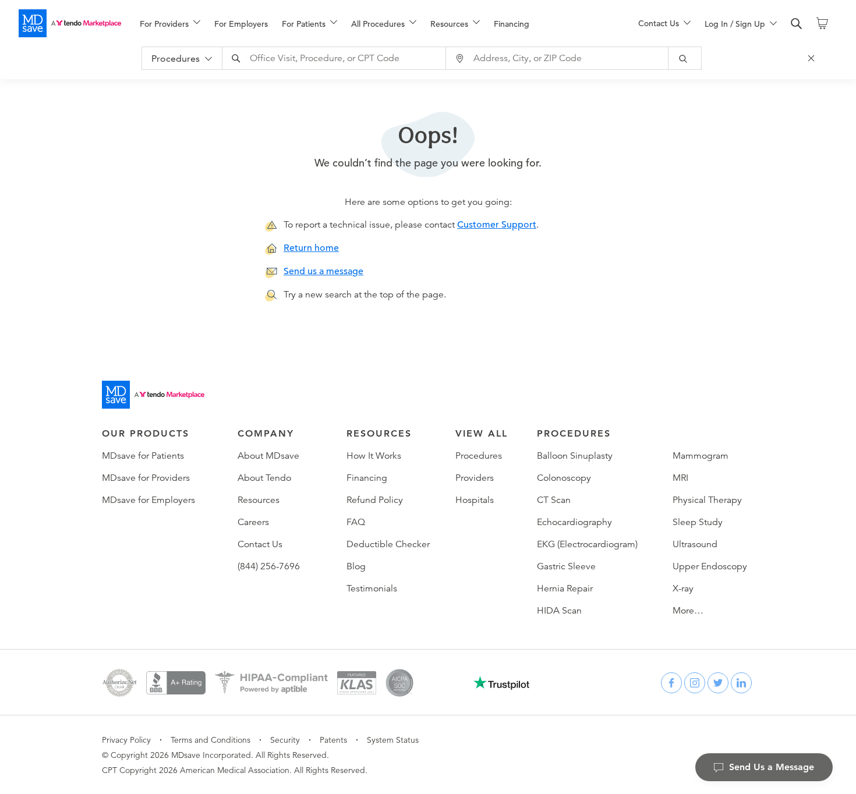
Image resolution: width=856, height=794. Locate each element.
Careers (253, 522)
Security (285, 740)
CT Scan (554, 500)
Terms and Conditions (210, 740)
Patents (333, 740)
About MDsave (268, 456)
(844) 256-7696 (269, 566)
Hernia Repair (565, 588)
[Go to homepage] (153, 395)
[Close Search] (813, 58)
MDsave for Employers (148, 500)
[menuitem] (170, 24)
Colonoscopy (564, 478)
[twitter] (718, 682)
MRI (680, 478)
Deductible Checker (388, 544)
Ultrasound (695, 544)
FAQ (355, 522)
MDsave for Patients (143, 456)
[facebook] (671, 682)
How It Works (373, 456)
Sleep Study (698, 522)
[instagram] (694, 682)
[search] (796, 24)
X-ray (683, 588)
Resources (259, 500)
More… (688, 610)
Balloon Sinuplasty (575, 456)
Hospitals (474, 500)
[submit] (685, 58)
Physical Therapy (707, 500)
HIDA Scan (559, 610)
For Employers (241, 24)
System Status (393, 740)
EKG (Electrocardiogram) (587, 544)
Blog (356, 566)
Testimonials (371, 588)
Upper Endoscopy (710, 566)
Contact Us (260, 544)
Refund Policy (374, 500)
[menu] (370, 23)
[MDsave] (70, 23)
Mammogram (700, 456)
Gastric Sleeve (566, 566)
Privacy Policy (126, 740)
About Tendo (264, 478)
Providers (474, 478)
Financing (511, 24)
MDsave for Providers (146, 478)
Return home (311, 248)
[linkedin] (741, 682)
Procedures (478, 456)
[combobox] (335, 58)
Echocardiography (574, 522)
